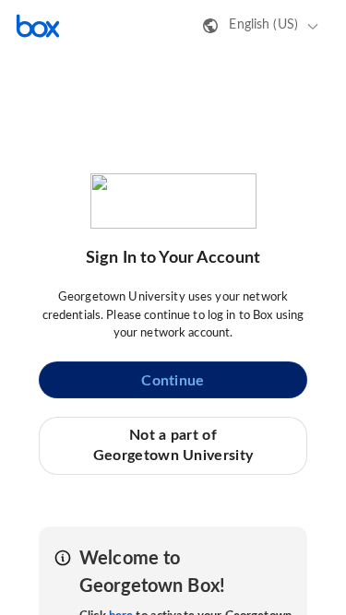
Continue (172, 380)
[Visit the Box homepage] (38, 26)
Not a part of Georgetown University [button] (173, 445)
